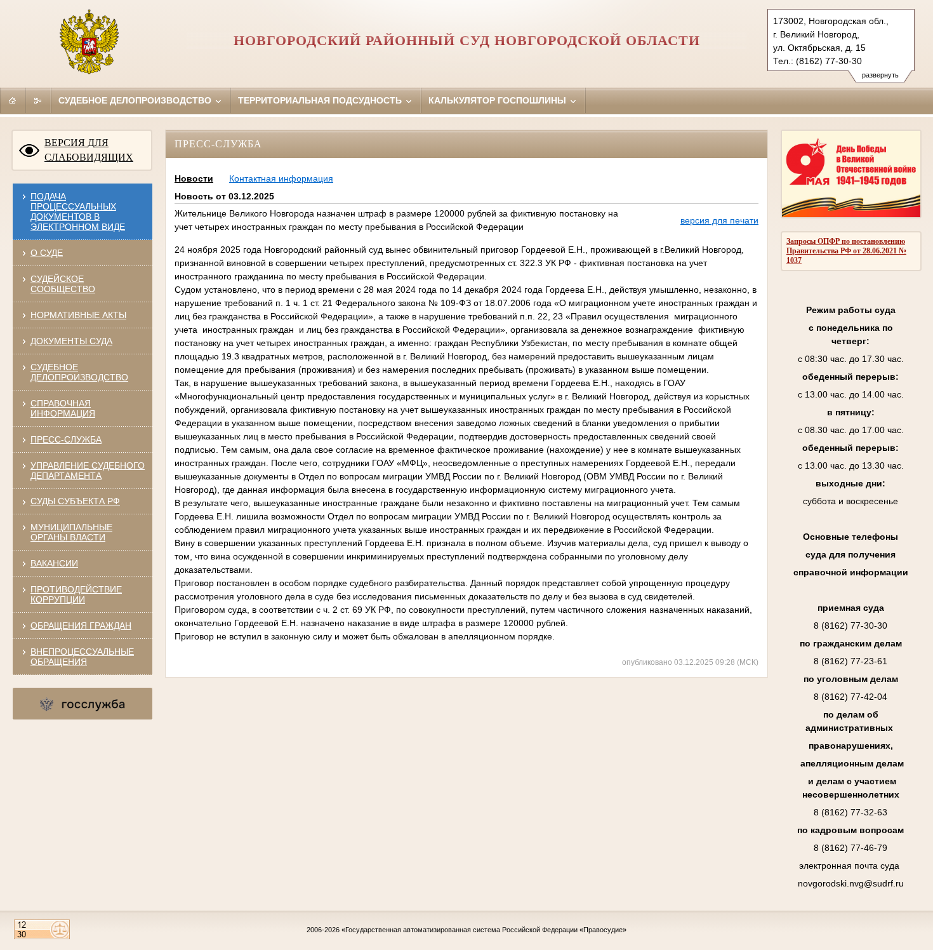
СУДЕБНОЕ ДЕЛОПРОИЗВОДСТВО (79, 372)
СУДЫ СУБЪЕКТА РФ (75, 501)
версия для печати (719, 220)
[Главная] (12, 100)
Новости (194, 178)
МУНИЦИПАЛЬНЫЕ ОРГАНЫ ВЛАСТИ (71, 532)
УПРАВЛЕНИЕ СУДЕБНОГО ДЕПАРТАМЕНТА (87, 470)
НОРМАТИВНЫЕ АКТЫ (78, 315)
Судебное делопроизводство (136, 100)
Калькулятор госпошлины (498, 100)
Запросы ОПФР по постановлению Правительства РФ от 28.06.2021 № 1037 (846, 251)
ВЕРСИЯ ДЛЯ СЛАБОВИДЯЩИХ (88, 150)
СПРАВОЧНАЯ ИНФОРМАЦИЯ (62, 408)
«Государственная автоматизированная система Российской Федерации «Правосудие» (483, 929)
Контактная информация (281, 178)
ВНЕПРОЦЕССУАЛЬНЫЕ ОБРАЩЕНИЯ (82, 656)
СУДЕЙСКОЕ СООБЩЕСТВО (62, 284)
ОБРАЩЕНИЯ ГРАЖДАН (80, 625)
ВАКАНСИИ (54, 563)
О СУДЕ (46, 253)
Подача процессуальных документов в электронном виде (77, 211)
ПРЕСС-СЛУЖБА (66, 439)
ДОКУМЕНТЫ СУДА (71, 341)
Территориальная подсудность (321, 100)
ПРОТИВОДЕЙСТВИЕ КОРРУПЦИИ (76, 594)
